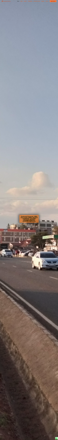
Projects (25, 1)
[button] (53, 1)
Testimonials (30, 1)
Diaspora (42, 1)
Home (18, 1)
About (21, 1)
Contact (47, 1)
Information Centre (36, 1)
